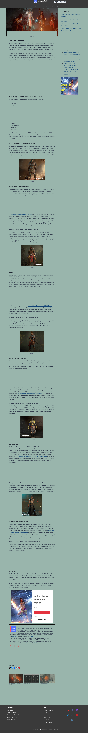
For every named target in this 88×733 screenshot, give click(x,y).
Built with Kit (42, 619)
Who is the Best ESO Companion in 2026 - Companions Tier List (70, 65)
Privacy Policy (48, 722)
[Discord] (58, 2)
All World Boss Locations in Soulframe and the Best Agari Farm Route (72, 55)
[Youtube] (10, 646)
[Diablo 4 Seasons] (31, 678)
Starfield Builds (11, 719)
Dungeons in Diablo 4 (44, 683)
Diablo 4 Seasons (27, 683)
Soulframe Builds (11, 712)
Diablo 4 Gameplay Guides (36, 33)
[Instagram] (65, 2)
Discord (46, 712)
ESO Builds (10, 710)
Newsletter (47, 717)
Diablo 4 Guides (48, 33)
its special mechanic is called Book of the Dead (33, 456)
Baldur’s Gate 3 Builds (13, 717)
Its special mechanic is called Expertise (20, 214)
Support (46, 719)
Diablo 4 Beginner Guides (23, 33)
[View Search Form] (61, 6)
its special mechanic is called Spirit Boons (40, 306)
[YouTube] (55, 2)
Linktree (46, 715)
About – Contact (48, 710)
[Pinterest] (77, 715)
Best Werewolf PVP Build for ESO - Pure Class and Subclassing (72, 72)
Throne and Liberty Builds (14, 715)
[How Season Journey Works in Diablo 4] (16, 678)
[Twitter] (62, 2)
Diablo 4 (14, 33)
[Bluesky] (20, 646)
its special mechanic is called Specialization (30, 393)
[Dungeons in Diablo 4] (47, 678)
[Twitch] (60, 2)
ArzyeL (32, 36)
